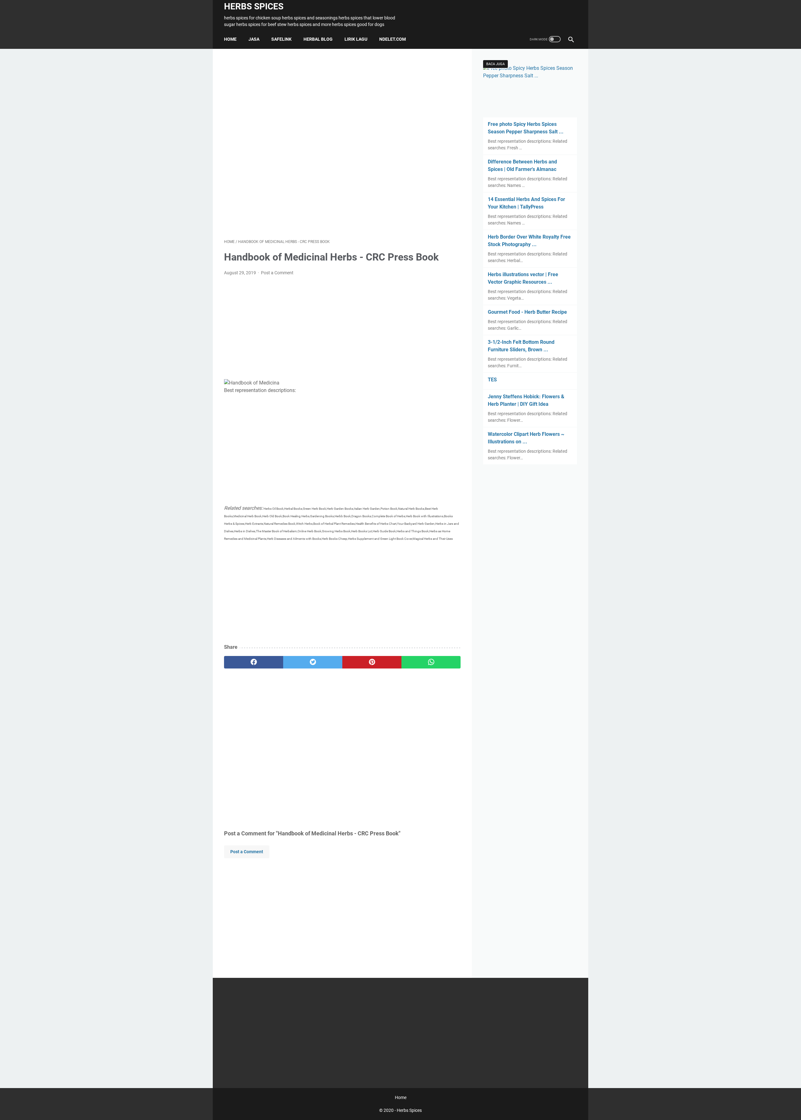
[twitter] (312, 662)
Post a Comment (277, 272)
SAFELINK (281, 39)
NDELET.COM (392, 39)
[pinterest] (371, 662)
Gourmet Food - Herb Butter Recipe (527, 312)
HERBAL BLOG (318, 39)
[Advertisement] (342, 144)
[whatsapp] (431, 662)
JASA (253, 39)
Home (230, 39)
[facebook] (253, 662)
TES (492, 380)
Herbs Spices (253, 6)
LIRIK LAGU (355, 39)
